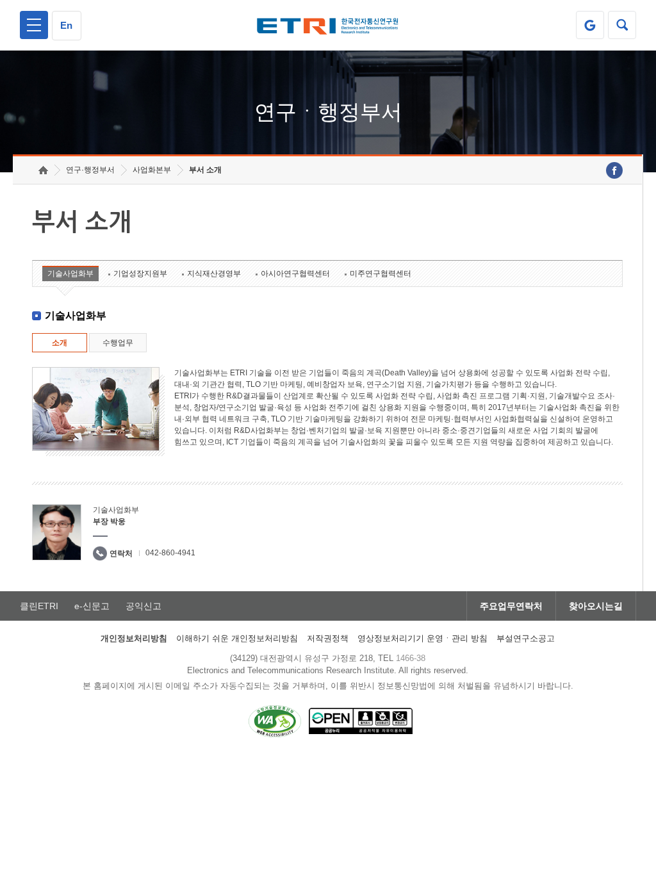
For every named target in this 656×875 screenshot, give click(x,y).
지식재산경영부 (214, 273)
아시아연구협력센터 (295, 273)
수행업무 (117, 342)
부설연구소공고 (525, 638)
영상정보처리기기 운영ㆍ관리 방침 (422, 638)
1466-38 (410, 658)
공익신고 (143, 606)
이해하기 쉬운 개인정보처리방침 (237, 638)
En (66, 25)
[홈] (43, 170)
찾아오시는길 (596, 606)
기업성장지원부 (140, 273)
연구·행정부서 (90, 169)
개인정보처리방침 (134, 638)
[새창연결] (614, 170)
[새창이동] (590, 25)
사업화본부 (152, 169)
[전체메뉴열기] (34, 25)
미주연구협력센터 (380, 273)
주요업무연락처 (511, 606)
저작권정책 (327, 638)
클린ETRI (39, 606)
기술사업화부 (70, 273)
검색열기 (622, 25)
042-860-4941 (170, 552)
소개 (59, 342)
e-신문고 (92, 606)
